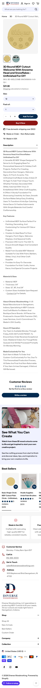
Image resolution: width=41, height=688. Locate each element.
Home (4, 16)
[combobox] (20, 9)
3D (11, 16)
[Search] (36, 9)
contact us (11, 293)
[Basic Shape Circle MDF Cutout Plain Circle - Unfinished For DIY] (10, 481)
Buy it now (20, 123)
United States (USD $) (14, 651)
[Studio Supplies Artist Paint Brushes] (29, 481)
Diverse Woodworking (17, 675)
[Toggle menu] (3, 3)
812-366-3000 (12, 558)
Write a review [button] (20, 395)
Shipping (6, 89)
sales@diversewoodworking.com (20, 565)
